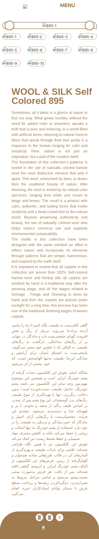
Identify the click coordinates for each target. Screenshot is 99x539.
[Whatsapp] (49, 517)
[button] (70, 5)
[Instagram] (39, 517)
